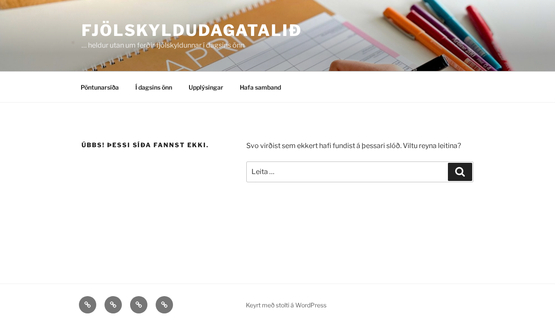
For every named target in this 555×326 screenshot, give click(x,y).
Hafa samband (260, 87)
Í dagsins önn (153, 87)
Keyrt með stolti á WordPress (286, 305)
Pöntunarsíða (100, 87)
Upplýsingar (206, 87)
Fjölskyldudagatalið (192, 30)
